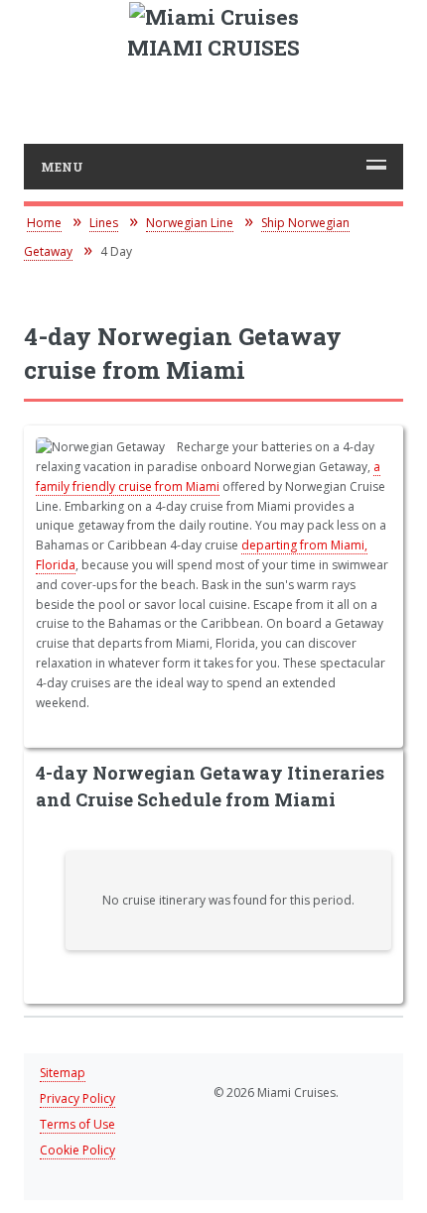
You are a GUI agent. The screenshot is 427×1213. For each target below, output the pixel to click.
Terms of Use (77, 1124)
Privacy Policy (77, 1098)
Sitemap (62, 1072)
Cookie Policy (77, 1150)
